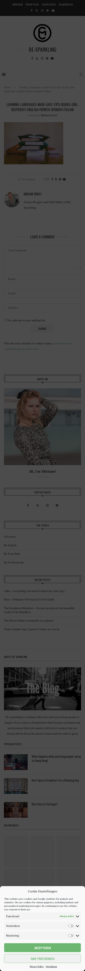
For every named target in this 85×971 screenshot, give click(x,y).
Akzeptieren (42, 948)
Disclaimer (51, 966)
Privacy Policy (37, 966)
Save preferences (43, 958)
